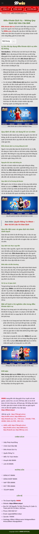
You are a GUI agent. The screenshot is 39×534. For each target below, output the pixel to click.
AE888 (3, 421)
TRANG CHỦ (5, 13)
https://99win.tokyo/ (8, 410)
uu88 (9, 425)
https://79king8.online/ (18, 414)
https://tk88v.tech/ (20, 416)
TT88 (33, 419)
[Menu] (2, 3)
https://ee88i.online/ (7, 416)
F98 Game (21, 419)
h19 (15, 419)
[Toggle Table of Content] (13, 41)
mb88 (5, 425)
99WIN (18, 500)
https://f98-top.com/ (22, 430)
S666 (8, 421)
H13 (21, 421)
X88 (18, 421)
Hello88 (28, 419)
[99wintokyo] (19, 3)
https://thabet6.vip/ (7, 419)
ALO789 (13, 421)
